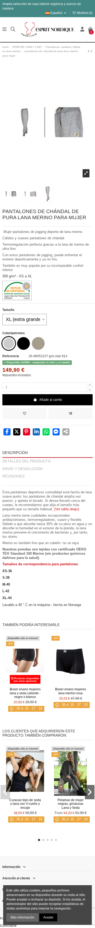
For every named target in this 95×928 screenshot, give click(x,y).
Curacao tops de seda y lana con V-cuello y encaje (25, 804)
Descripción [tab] (15, 453)
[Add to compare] (71, 413)
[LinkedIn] (36, 432)
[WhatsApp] (46, 432)
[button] (39, 840)
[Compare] (25, 684)
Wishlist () (84, 13)
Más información (22, 917)
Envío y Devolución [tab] (22, 469)
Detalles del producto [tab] (26, 461)
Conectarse (8, 925)
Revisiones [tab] (13, 476)
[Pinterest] (26, 432)
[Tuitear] (16, 432)
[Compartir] (7, 432)
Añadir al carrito (50, 400)
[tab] (47, 483)
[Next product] (92, 51)
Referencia (10, 356)
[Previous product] (89, 51)
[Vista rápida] (31, 684)
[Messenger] (56, 432)
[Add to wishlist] (24, 413)
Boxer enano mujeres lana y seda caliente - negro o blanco (25, 693)
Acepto (48, 917)
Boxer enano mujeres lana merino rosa (70, 691)
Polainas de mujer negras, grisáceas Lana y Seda (71, 804)
